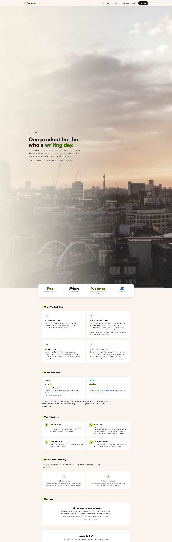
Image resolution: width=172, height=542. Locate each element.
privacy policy (105, 334)
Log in (134, 3)
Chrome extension (55, 395)
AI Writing (106, 3)
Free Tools (125, 3)
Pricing (116, 3)
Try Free (143, 3)
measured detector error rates (102, 390)
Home (30, 132)
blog (105, 393)
